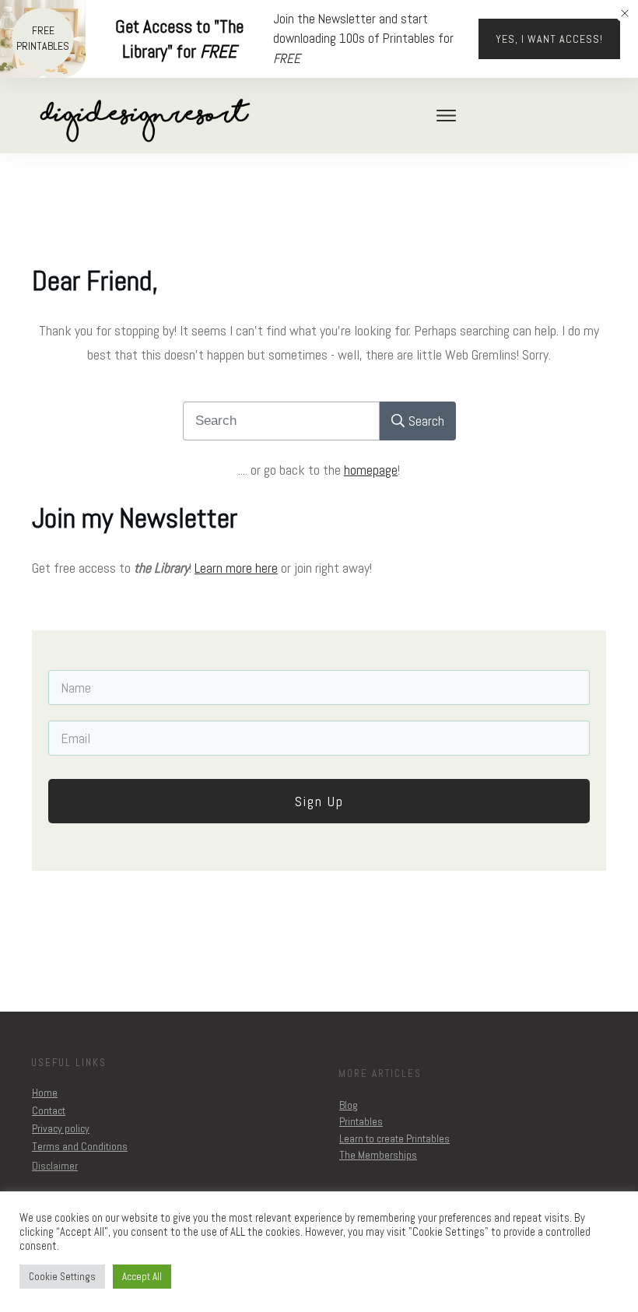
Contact (48, 1110)
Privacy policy (60, 1128)
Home (45, 1093)
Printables (361, 1121)
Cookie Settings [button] (62, 1276)
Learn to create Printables (394, 1138)
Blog (348, 1105)
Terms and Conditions (80, 1146)
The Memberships (378, 1155)
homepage (371, 470)
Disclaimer (55, 1166)
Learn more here (236, 568)
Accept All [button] (142, 1276)
